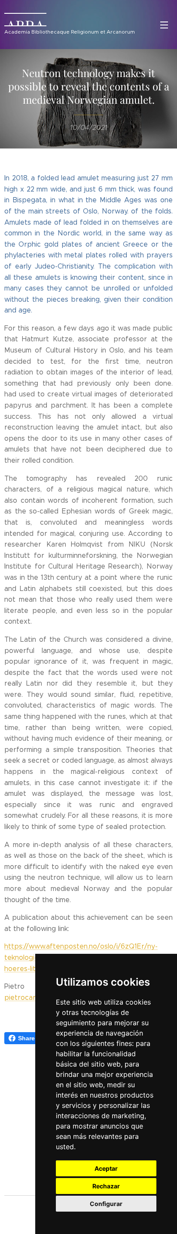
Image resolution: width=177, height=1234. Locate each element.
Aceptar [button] (106, 1168)
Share (26, 1038)
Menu (164, 24)
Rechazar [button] (106, 1186)
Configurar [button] (106, 1203)
